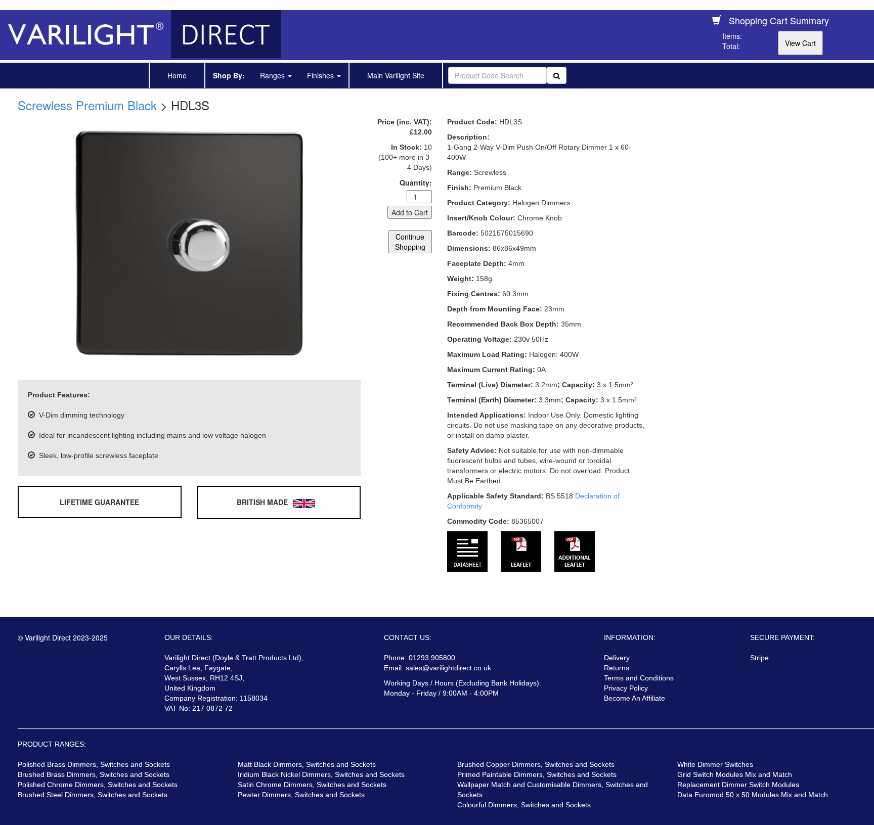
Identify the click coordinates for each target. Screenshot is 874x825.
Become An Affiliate (634, 698)
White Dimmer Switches (715, 764)
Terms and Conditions (639, 678)
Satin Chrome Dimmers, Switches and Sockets (312, 785)
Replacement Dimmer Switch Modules (738, 785)
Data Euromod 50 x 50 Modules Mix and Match (752, 795)
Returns (616, 668)
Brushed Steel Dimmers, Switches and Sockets (92, 795)
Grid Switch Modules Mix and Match (734, 774)
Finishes (321, 75)
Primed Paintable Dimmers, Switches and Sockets (537, 774)
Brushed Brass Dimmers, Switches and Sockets (93, 774)
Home (177, 75)
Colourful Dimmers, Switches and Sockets (524, 805)
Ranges (273, 75)
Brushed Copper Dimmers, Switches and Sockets (536, 764)
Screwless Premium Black (87, 105)
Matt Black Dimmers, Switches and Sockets (307, 764)
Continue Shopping (410, 242)
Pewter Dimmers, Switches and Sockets (301, 795)
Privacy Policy (626, 688)
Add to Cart (409, 212)
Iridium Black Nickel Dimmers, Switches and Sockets (321, 774)
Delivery (617, 658)
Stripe (759, 658)
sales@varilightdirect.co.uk (448, 668)
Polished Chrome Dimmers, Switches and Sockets (98, 785)
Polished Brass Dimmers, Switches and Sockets (94, 764)
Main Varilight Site (395, 75)
